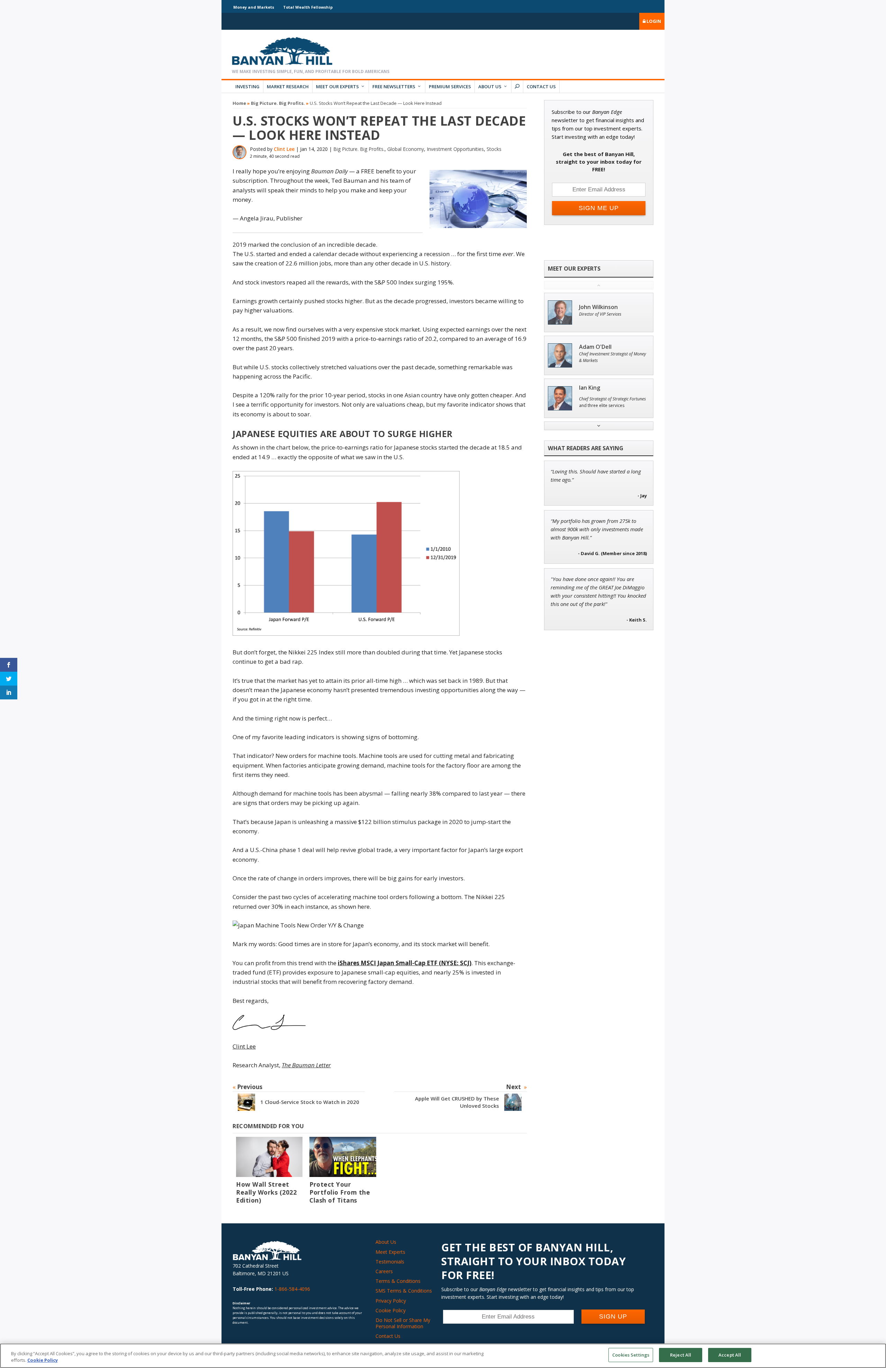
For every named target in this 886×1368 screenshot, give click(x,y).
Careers (384, 1271)
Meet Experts (390, 1252)
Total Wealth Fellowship (308, 7)
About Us (489, 86)
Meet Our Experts (337, 86)
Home (239, 103)
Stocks (494, 149)
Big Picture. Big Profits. (278, 103)
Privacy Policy (391, 1300)
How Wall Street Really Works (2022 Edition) (266, 1192)
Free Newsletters (393, 86)
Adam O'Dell (595, 347)
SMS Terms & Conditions (404, 1290)
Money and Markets (253, 7)
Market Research (288, 86)
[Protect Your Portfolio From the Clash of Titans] (342, 1157)
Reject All (680, 1355)
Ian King (589, 387)
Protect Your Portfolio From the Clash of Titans (339, 1192)
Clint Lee (284, 149)
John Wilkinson (598, 307)
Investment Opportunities (455, 149)
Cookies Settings (630, 1355)
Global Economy (405, 149)
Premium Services (450, 86)
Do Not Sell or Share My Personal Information (403, 1323)
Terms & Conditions (398, 1281)
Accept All (729, 1355)
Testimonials (390, 1261)
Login (653, 21)
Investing (247, 86)
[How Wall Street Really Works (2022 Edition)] (269, 1157)
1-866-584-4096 (292, 1289)
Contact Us (541, 86)
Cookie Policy (391, 1310)
